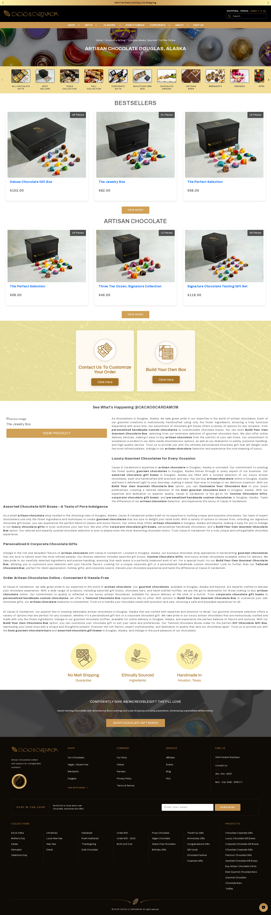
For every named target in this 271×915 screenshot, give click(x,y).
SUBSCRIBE (227, 807)
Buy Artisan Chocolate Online (240, 866)
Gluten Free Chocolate (163, 844)
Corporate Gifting (115, 40)
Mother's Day (18, 838)
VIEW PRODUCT (57, 433)
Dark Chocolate (90, 850)
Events (169, 764)
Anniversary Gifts (196, 838)
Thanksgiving (89, 844)
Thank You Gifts (195, 833)
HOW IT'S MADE (135, 25)
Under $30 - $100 (126, 838)
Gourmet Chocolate (235, 877)
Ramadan (16, 850)
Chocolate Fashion (197, 855)
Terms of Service (125, 785)
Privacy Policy (124, 778)
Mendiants (73, 771)
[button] (268, 2)
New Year (51, 844)
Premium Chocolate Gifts (238, 855)
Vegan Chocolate (161, 838)
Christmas (51, 833)
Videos (120, 764)
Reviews (121, 771)
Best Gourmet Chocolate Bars (241, 872)
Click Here (105, 382)
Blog (168, 771)
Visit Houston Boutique (227, 757)
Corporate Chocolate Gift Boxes (242, 844)
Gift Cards (192, 850)
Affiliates (170, 757)
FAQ (168, 778)
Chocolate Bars (233, 883)
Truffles (229, 889)
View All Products (76, 788)
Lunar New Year (54, 838)
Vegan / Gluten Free (78, 764)
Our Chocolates (76, 757)
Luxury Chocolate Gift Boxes (240, 838)
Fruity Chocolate (160, 833)
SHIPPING (233, 11)
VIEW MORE (135, 209)
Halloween (87, 833)
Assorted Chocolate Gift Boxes (241, 861)
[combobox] (246, 16)
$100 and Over (124, 844)
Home (99, 40)
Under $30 (122, 833)
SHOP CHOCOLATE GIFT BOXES (135, 722)
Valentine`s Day (19, 855)
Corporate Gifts (195, 861)
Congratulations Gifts (198, 844)
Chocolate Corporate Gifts (239, 833)
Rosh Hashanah (90, 838)
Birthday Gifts (159, 850)
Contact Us (221, 765)
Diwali (49, 850)
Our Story (122, 757)
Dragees (72, 778)
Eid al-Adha (17, 833)
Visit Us (198, 25)
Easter (14, 844)
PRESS (244, 11)
